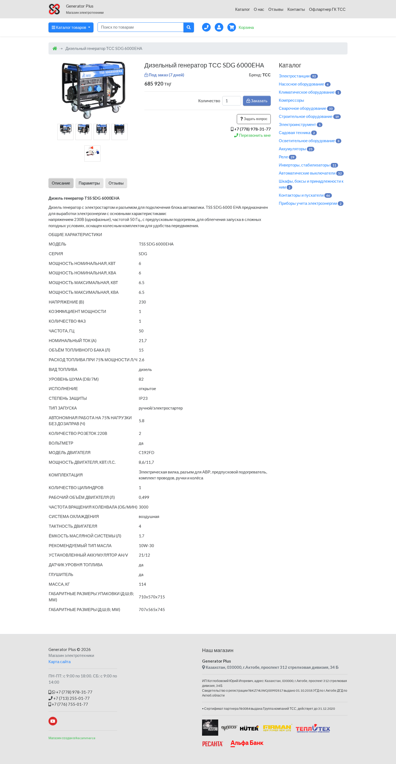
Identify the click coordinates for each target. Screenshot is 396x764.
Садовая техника (297, 132)
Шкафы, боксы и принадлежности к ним (311, 184)
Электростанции (297, 75)
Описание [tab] (61, 182)
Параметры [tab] (89, 182)
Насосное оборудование (304, 83)
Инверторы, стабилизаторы (307, 164)
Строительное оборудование (309, 116)
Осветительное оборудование (309, 140)
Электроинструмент (300, 124)
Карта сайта (59, 661)
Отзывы (275, 9)
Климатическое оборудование (309, 92)
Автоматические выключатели (310, 172)
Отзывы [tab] (116, 182)
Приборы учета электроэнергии (310, 203)
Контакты (296, 9)
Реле (286, 156)
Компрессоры (291, 100)
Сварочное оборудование (306, 108)
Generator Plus (62, 649)
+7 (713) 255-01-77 (71, 698)
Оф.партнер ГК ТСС (327, 9)
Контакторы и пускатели (304, 195)
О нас (259, 9)
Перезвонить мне (254, 135)
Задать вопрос (255, 119)
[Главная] (55, 48)
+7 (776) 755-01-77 (69, 704)
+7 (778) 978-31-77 (73, 692)
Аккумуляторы (295, 148)
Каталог (242, 9)
